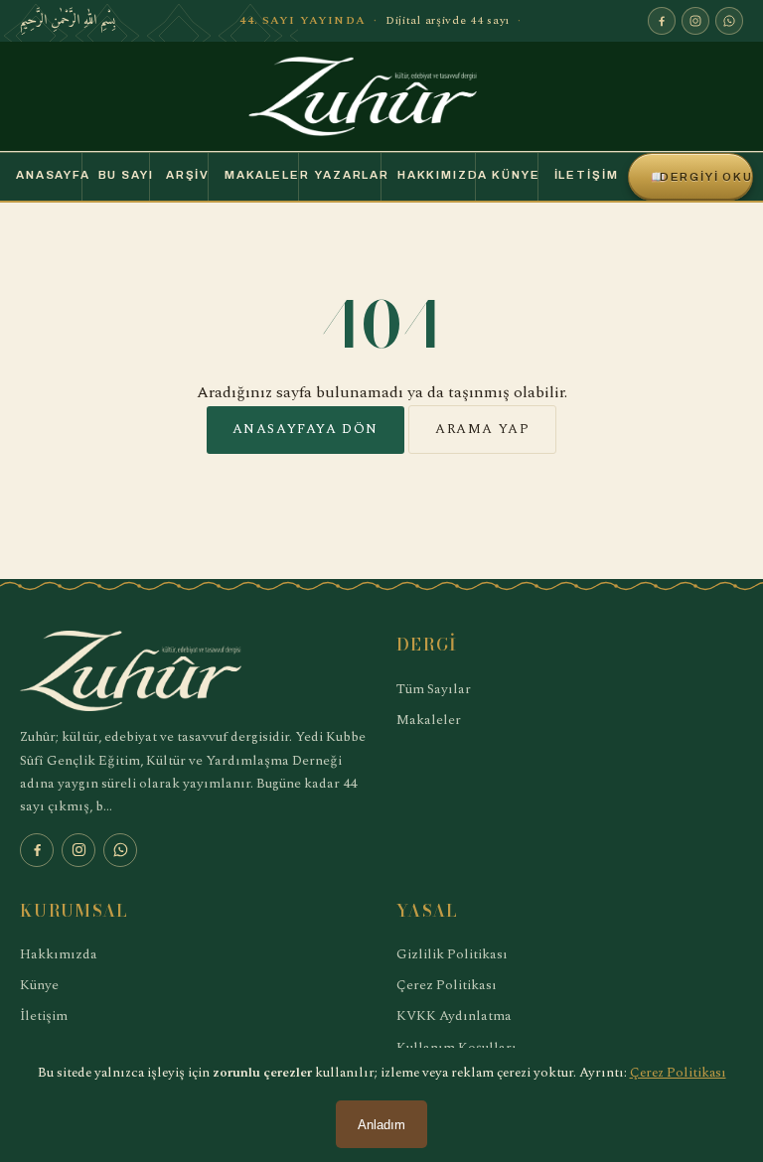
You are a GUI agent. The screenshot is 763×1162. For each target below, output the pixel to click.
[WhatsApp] (729, 21)
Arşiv (187, 175)
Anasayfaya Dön (305, 429)
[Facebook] (662, 21)
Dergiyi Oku (702, 177)
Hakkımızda (436, 175)
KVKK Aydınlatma (454, 1015)
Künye (514, 175)
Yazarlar (348, 175)
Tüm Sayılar (433, 688)
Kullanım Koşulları (456, 1047)
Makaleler (261, 175)
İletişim (583, 175)
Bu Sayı (123, 175)
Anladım (381, 1124)
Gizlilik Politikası (452, 954)
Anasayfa (48, 175)
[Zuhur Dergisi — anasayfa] (381, 96)
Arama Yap (482, 429)
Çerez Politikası (446, 984)
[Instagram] (695, 21)
